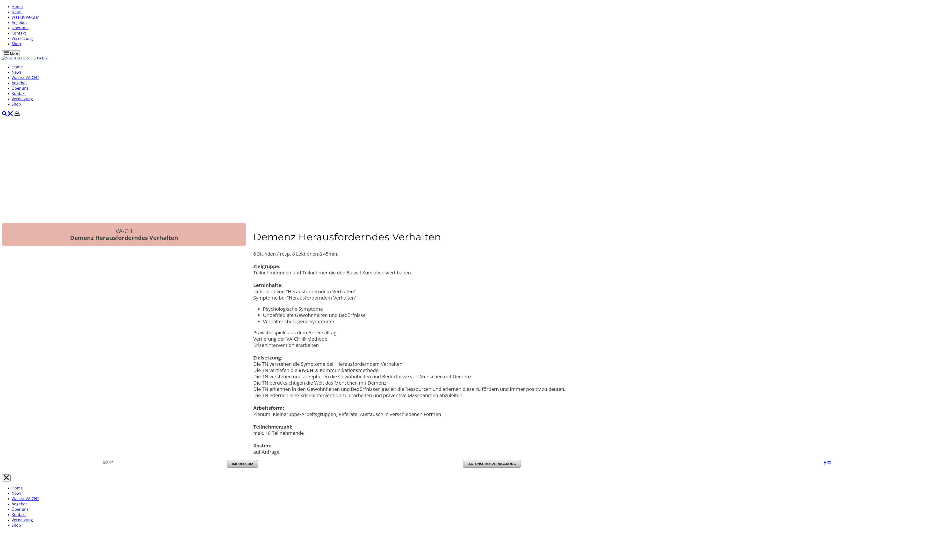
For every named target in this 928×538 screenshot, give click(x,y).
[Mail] (829, 463)
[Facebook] (825, 463)
